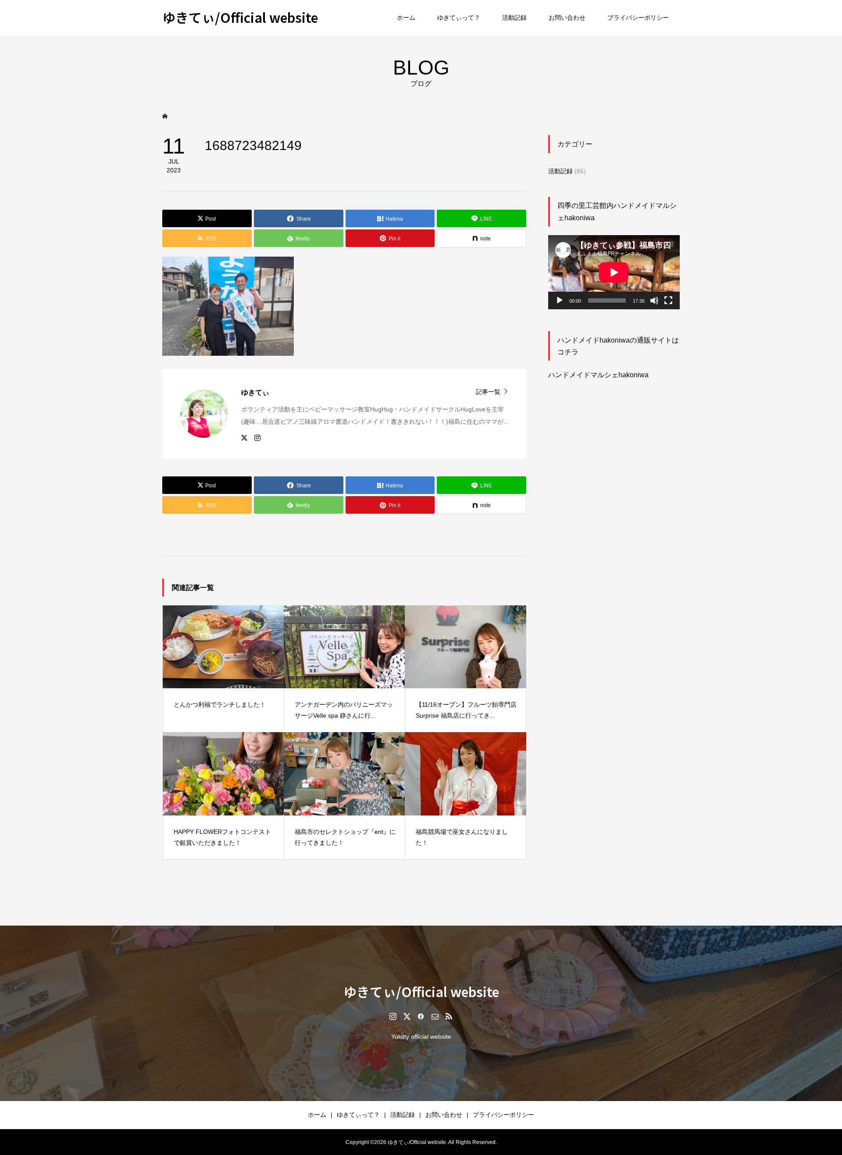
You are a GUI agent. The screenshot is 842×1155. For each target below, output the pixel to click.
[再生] (559, 300)
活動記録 (514, 17)
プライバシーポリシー (638, 17)
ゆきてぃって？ (458, 17)
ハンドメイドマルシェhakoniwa (598, 375)
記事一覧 (488, 391)
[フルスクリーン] (668, 300)
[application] (614, 272)
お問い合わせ (567, 17)
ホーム (406, 17)
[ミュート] (654, 300)
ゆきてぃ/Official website (240, 17)
